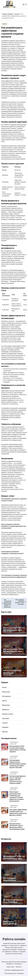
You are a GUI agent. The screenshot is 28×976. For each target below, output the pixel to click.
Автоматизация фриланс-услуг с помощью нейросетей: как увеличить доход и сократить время (17, 779)
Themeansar (17, 964)
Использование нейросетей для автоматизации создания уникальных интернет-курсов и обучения (17, 763)
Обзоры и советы (7, 714)
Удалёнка (5, 727)
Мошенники (6, 705)
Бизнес (4, 687)
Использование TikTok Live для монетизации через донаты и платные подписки (17, 748)
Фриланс (5, 731)
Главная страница (7, 14)
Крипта (4, 700)
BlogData (9, 964)
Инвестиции (6, 692)
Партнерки (5, 718)
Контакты (18, 967)
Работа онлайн (14, 939)
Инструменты (6, 696)
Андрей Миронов (14, 742)
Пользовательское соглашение (14, 973)
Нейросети (5, 709)
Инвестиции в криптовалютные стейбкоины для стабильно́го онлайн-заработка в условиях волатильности (16, 796)
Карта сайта (10, 967)
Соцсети (16, 14)
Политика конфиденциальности (14, 970)
